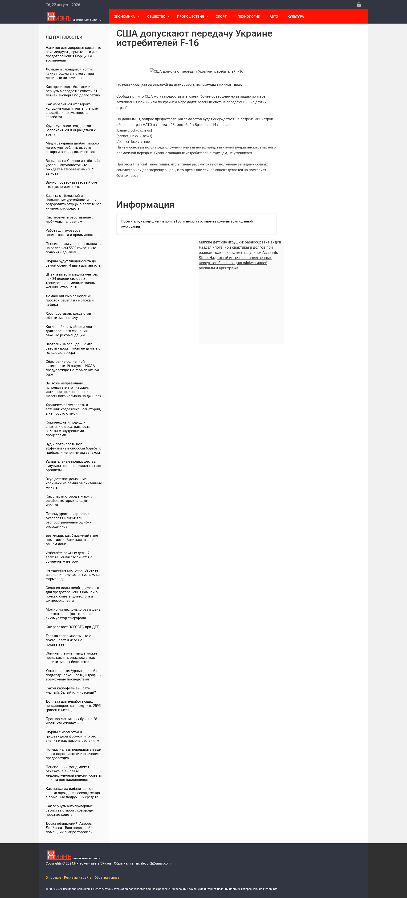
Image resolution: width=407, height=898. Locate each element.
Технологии (249, 16)
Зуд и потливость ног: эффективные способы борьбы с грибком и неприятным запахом (73, 448)
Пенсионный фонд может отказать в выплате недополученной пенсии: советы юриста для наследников (74, 773)
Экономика (124, 16)
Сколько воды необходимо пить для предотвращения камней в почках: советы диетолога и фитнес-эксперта (73, 594)
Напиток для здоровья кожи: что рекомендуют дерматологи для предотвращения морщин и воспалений (73, 53)
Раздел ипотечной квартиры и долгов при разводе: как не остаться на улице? (236, 250)
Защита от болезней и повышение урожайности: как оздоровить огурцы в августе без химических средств (74, 201)
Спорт (221, 16)
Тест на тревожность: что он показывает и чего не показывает (70, 640)
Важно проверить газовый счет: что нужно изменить (73, 184)
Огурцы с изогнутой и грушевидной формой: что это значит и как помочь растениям (72, 736)
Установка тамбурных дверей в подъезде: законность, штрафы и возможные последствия (74, 674)
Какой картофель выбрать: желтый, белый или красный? (71, 690)
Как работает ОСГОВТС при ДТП (72, 626)
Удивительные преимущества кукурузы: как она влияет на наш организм (73, 465)
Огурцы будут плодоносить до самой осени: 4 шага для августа (73, 263)
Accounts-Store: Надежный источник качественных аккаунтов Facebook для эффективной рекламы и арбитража (239, 260)
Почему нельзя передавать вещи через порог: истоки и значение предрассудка (73, 753)
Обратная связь (106, 877)
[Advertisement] (241, 304)
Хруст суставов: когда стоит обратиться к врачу (69, 315)
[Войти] (359, 4)
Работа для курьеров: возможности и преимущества (72, 232)
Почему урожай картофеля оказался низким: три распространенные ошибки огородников (69, 520)
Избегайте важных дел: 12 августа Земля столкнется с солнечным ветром (69, 557)
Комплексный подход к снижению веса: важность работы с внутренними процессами (68, 428)
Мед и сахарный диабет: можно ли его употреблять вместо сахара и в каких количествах (72, 147)
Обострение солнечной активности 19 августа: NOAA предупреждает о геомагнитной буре (72, 367)
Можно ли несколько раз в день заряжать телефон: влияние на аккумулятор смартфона (73, 613)
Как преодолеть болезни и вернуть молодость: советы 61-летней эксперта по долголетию (73, 90)
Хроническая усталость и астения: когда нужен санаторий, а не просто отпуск (73, 409)
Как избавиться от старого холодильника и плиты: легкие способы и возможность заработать (72, 110)
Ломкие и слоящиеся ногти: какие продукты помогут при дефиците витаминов (70, 73)
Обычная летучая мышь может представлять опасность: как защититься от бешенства (71, 657)
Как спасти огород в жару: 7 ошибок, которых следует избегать (69, 500)
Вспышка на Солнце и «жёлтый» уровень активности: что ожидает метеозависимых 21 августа (73, 167)
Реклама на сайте (77, 877)
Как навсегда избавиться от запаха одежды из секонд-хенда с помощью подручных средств (73, 792)
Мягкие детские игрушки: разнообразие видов (240, 242)
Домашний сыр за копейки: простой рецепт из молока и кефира (70, 300)
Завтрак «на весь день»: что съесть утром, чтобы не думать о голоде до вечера (73, 348)
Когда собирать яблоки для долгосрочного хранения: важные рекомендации (69, 330)
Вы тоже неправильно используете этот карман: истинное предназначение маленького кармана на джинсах (73, 389)
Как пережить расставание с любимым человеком (70, 219)
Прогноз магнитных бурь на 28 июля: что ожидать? (71, 720)
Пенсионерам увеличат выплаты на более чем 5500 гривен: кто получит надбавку (74, 247)
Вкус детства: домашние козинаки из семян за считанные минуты (74, 483)
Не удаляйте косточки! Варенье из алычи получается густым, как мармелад (74, 574)
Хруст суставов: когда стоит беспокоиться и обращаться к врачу (71, 129)
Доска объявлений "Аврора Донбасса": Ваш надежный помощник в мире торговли (69, 827)
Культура (296, 16)
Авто (274, 16)
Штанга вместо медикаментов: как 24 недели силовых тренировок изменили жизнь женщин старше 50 (72, 280)
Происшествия (190, 16)
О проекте (53, 877)
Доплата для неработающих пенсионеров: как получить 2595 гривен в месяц (73, 705)
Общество (156, 16)
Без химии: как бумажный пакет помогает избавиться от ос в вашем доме (73, 539)
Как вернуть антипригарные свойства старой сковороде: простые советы (70, 810)
